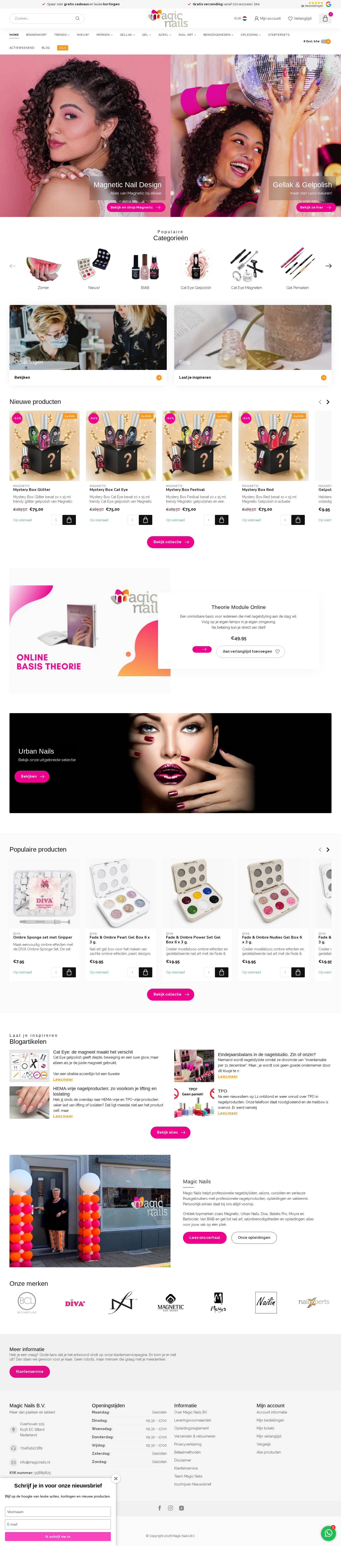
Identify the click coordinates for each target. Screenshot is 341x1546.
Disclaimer (182, 1460)
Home (14, 34)
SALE (62, 47)
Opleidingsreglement (191, 1428)
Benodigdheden (217, 34)
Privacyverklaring (187, 1444)
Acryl (164, 34)
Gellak (126, 34)
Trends (60, 34)
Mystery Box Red (258, 489)
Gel (145, 34)
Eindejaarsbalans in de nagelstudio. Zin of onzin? (267, 1054)
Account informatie (272, 1412)
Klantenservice (29, 1372)
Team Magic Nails (188, 1476)
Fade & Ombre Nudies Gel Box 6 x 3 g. (272, 939)
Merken (103, 34)
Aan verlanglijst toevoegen (247, 651)
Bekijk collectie (167, 542)
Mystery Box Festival (185, 489)
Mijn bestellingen (270, 1420)
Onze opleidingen (254, 1238)
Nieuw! (83, 34)
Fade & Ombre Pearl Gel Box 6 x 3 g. (120, 939)
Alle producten (269, 1452)
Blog (46, 47)
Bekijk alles (167, 1132)
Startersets (279, 34)
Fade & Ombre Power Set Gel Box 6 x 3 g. (193, 939)
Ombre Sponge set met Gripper (42, 937)
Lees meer (63, 1079)
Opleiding (249, 34)
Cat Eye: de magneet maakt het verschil (93, 1052)
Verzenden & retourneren (194, 1436)
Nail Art (186, 34)
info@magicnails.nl (35, 1462)
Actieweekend (21, 47)
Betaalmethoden (187, 1452)
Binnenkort (36, 34)
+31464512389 (31, 1448)
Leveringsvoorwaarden (192, 1420)
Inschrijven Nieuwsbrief (192, 1484)
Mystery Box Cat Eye (109, 489)
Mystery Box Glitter (31, 489)
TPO (222, 1091)
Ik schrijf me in (57, 1537)
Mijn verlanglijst (269, 1436)
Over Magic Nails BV (190, 1412)
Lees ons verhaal (204, 1238)
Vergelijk (264, 1444)
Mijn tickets (265, 1428)
